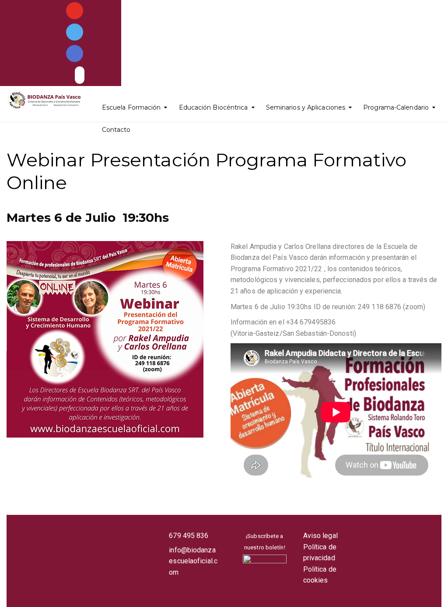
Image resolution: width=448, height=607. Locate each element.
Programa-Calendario (396, 107)
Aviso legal (320, 535)
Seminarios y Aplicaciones (306, 107)
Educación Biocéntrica (213, 107)
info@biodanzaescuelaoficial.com (193, 561)
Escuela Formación (131, 107)
